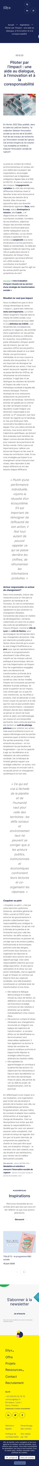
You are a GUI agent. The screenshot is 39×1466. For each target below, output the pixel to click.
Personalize (20, 1463)
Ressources (13, 1370)
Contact (11, 1376)
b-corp (6, 209)
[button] (9, 1350)
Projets (10, 1363)
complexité (17, 240)
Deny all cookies (27, 1457)
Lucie (19, 212)
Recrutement (14, 1383)
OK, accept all (11, 1457)
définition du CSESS (18, 324)
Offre (9, 1357)
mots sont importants (13, 312)
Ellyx (8, 1350)
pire (5, 649)
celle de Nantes (18, 631)
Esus (27, 206)
